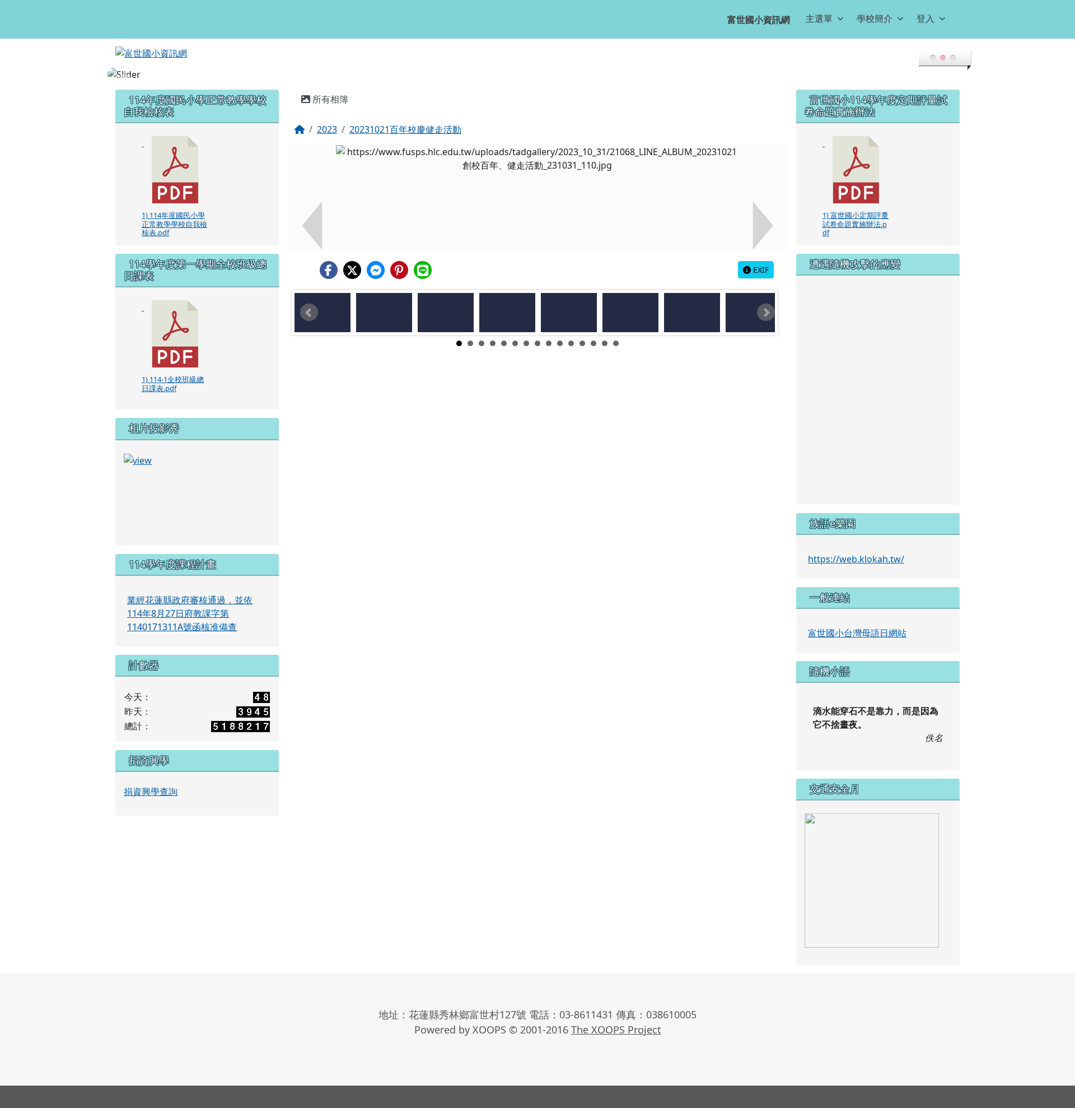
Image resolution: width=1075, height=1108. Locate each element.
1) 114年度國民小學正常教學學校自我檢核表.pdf (174, 224)
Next (766, 313)
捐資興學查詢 (150, 791)
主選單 (819, 18)
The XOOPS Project (616, 1029)
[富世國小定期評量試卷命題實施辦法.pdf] (856, 169)
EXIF (760, 269)
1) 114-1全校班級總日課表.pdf (173, 383)
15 (616, 343)
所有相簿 (329, 99)
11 (571, 343)
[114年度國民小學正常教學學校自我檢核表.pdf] (175, 169)
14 (604, 343)
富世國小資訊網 (758, 19)
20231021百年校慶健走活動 (405, 129)
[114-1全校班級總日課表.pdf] (175, 333)
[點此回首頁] (538, 74)
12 (582, 343)
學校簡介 (874, 18)
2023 (327, 129)
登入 (925, 18)
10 (560, 343)
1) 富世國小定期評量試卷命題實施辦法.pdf (855, 224)
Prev (309, 313)
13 (593, 343)
